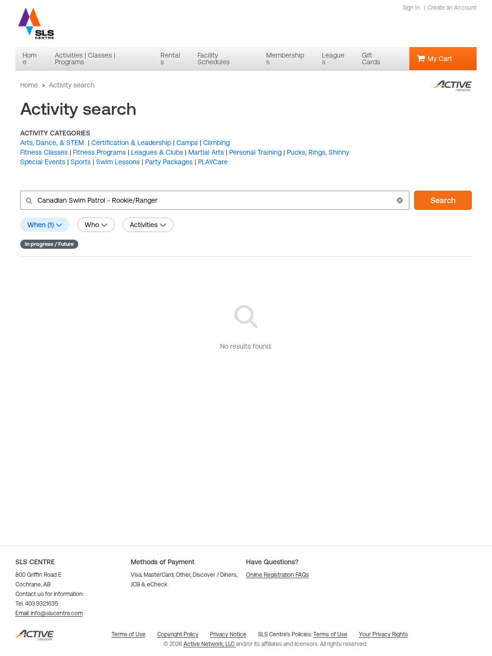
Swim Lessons (118, 162)
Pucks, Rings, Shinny (318, 152)
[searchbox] (214, 200)
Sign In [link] (411, 7)
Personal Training (255, 152)
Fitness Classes (44, 152)
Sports (81, 162)
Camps (187, 142)
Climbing (216, 142)
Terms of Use (330, 634)
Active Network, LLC (210, 644)
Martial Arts (206, 152)
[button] (399, 200)
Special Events (42, 162)
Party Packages (169, 162)
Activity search (72, 85)
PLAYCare (213, 162)
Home (29, 85)
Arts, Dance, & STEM (53, 142)
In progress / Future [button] (49, 244)
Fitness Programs (99, 152)
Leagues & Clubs (157, 152)
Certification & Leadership (131, 142)
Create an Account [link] (452, 7)
